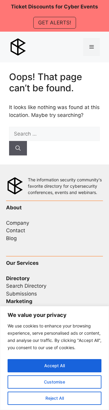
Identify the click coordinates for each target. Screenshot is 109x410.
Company (17, 223)
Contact (15, 230)
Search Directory (26, 286)
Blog (11, 238)
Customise (54, 381)
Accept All (54, 365)
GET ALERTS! (54, 23)
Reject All (54, 398)
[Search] (18, 148)
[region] (54, 358)
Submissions (21, 294)
